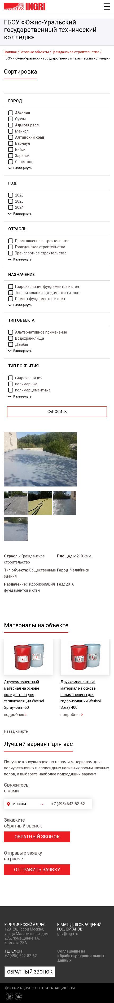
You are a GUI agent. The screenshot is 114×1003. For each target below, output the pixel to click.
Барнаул (22, 143)
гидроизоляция (28, 378)
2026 (19, 195)
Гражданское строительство (40, 247)
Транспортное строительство (41, 253)
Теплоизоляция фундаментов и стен (47, 293)
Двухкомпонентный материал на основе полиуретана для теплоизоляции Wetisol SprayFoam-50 (24, 695)
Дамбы (21, 344)
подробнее (14, 714)
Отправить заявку (37, 869)
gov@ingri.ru (67, 934)
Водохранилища (29, 338)
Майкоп (22, 131)
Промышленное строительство (42, 241)
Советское (24, 162)
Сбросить (57, 411)
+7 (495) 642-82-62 (68, 803)
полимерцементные (33, 390)
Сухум (20, 119)
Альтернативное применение (41, 332)
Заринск (22, 155)
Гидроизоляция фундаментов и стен (47, 286)
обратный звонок (37, 836)
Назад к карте (16, 731)
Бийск (20, 149)
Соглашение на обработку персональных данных (80, 955)
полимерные (26, 384)
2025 (19, 201)
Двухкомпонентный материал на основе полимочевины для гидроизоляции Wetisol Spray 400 (80, 695)
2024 (19, 207)
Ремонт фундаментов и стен (40, 299)
